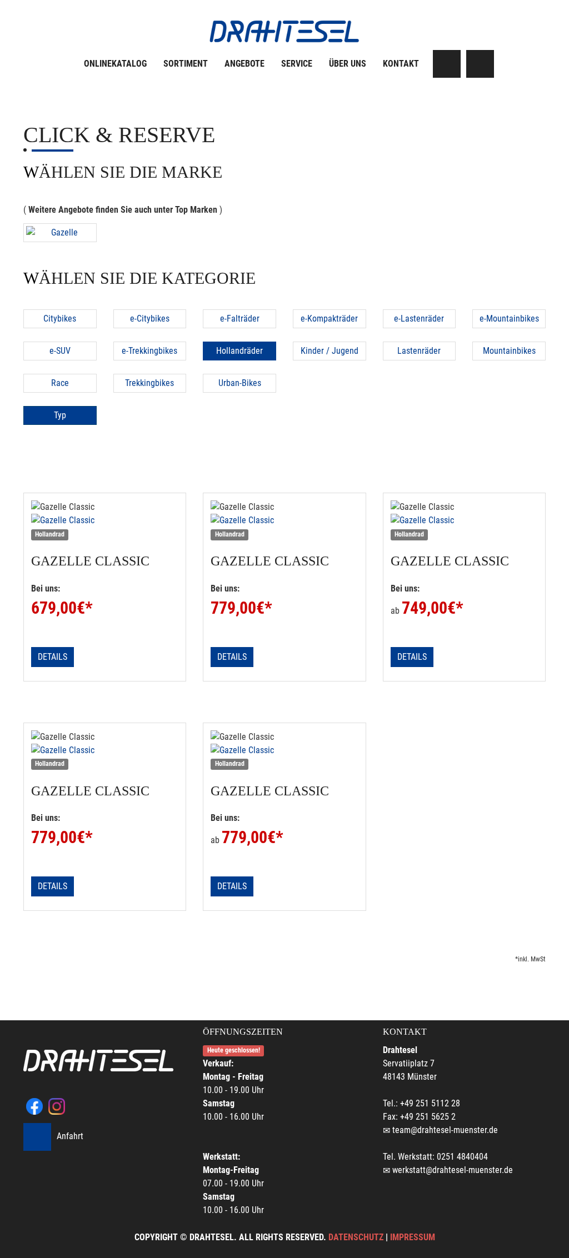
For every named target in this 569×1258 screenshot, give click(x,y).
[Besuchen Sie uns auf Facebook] (447, 64)
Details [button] (52, 656)
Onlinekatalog (115, 63)
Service (296, 63)
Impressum (412, 1237)
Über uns (347, 63)
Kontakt (401, 63)
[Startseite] (284, 31)
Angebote (244, 63)
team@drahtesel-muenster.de (445, 1130)
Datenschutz (355, 1237)
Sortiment (185, 63)
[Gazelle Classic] (104, 520)
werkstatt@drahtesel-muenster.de (452, 1170)
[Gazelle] (60, 232)
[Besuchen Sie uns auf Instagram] (480, 64)
